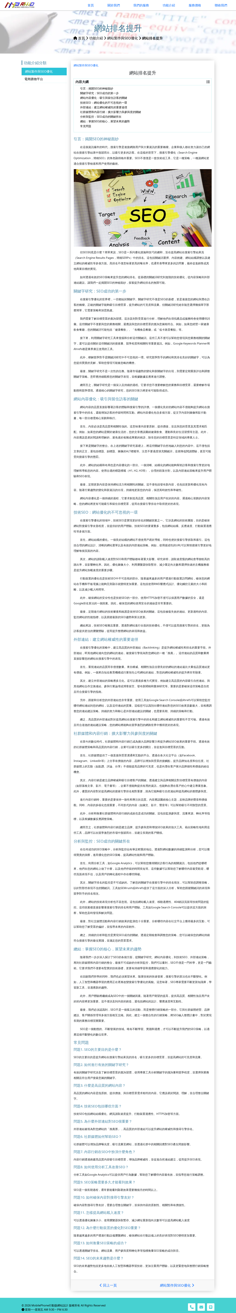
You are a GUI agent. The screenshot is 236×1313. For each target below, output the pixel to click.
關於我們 (104, 1299)
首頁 (81, 38)
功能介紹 (96, 38)
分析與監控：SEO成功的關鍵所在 (100, 117)
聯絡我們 (136, 1299)
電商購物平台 (33, 79)
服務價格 (128, 1299)
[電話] (191, 1307)
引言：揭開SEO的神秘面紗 (96, 88)
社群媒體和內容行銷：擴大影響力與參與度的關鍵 (110, 112)
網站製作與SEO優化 (122, 38)
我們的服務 (112, 1299)
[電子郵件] (201, 1307)
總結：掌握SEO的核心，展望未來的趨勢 (105, 121)
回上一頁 (109, 1285)
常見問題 (85, 126)
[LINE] (210, 1307)
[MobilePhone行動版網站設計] (20, 5)
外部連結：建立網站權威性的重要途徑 (103, 107)
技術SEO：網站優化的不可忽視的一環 (103, 103)
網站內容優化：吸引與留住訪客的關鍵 (103, 98)
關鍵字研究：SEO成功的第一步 (99, 93)
